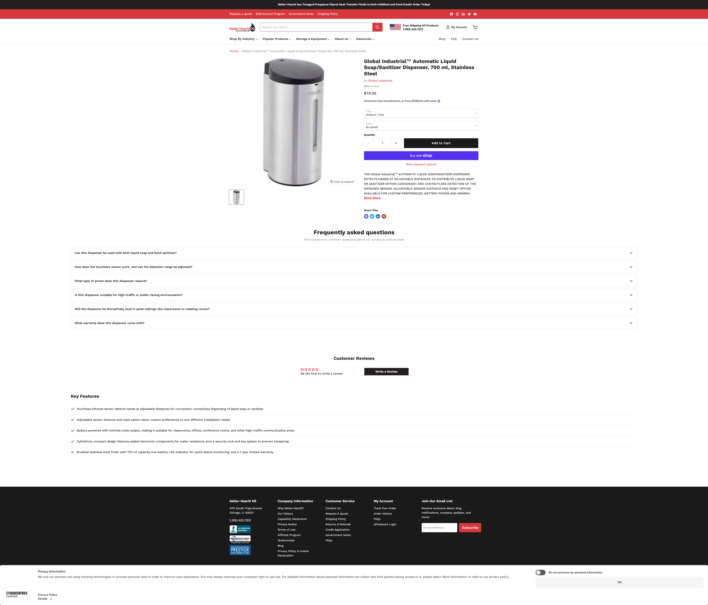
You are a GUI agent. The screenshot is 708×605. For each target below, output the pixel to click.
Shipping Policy (327, 14)
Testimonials (286, 540)
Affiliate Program (289, 535)
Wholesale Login (385, 524)
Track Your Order (385, 508)
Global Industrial (380, 80)
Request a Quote (241, 14)
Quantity (369, 134)
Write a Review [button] (386, 371)
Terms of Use (287, 529)
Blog (442, 39)
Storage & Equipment (312, 39)
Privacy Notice (287, 524)
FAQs (329, 540)
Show (372, 198)
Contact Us (470, 39)
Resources (364, 39)
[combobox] (316, 27)
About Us (342, 39)
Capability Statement (292, 519)
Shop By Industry (243, 39)
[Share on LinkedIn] (378, 216)
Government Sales (301, 14)
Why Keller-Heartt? (291, 508)
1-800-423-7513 (240, 520)
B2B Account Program (270, 14)
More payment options (421, 164)
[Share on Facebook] (366, 216)
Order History (383, 513)
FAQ (454, 39)
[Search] (377, 27)
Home (234, 51)
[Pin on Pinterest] (384, 216)
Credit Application (338, 529)
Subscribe (470, 527)
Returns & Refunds (338, 524)
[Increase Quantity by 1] (396, 143)
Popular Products (276, 39)
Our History (285, 513)
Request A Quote (337, 513)
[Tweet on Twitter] (372, 216)
